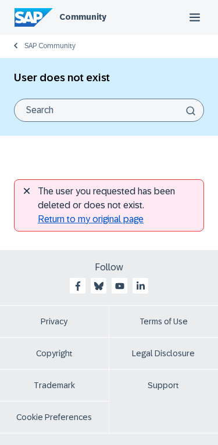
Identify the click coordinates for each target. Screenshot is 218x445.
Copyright (54, 353)
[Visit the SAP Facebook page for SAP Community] (78, 286)
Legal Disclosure (163, 353)
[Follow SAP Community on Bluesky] (98, 286)
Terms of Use (164, 321)
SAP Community (50, 46)
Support (163, 385)
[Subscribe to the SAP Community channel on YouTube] (119, 286)
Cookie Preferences (54, 417)
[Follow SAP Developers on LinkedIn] (140, 286)
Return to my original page (91, 219)
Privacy (54, 321)
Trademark (54, 385)
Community (82, 16)
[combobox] (109, 110)
